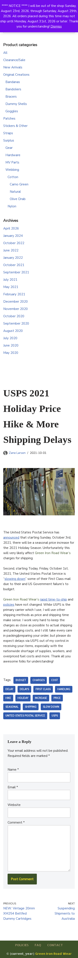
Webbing (12, 170)
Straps (8, 133)
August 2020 (13, 331)
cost (54, 680)
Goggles (11, 111)
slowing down (15, 579)
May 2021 (10, 287)
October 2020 (13, 316)
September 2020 (16, 323)
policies (8, 604)
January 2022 (13, 258)
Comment (16, 822)
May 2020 (10, 353)
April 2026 (11, 228)
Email (13, 787)
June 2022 (10, 250)
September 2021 (16, 272)
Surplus (8, 140)
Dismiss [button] (56, 26)
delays (24, 689)
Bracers (11, 96)
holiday (23, 698)
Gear (9, 148)
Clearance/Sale (14, 60)
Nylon (12, 206)
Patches (9, 118)
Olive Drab (18, 199)
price (57, 698)
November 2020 (15, 309)
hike (8, 698)
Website (14, 805)
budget (21, 680)
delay (9, 689)
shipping (30, 706)
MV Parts (12, 162)
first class (43, 689)
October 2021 (13, 265)
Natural (15, 191)
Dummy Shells (16, 104)
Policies (22, 945)
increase (41, 698)
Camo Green (19, 184)
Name (13, 769)
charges (38, 680)
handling (63, 689)
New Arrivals (12, 67)
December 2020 (15, 301)
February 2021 (14, 294)
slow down (51, 706)
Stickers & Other (15, 126)
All (5, 53)
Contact (55, 945)
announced (11, 537)
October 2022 (13, 243)
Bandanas (12, 82)
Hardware (12, 155)
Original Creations (16, 74)
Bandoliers (13, 89)
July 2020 (10, 338)
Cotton (13, 177)
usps (55, 715)
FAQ (38, 945)
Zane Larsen (17, 453)
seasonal (11, 706)
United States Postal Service (25, 715)
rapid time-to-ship (53, 599)
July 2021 (10, 279)
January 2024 (13, 236)
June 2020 (10, 345)
